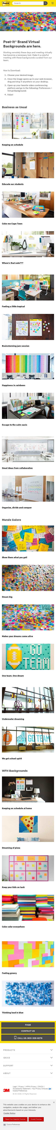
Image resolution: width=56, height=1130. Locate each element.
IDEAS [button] (6, 1058)
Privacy (21, 1087)
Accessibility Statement (21, 1089)
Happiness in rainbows (13, 385)
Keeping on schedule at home (17, 808)
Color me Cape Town (12, 223)
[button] (11, 1125)
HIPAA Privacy (31, 1087)
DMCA (40, 1087)
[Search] (46, 3)
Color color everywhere (13, 926)
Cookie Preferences (20, 1091)
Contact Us (28, 1031)
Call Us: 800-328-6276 (29, 1038)
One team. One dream (13, 675)
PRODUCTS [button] (9, 1050)
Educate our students (13, 184)
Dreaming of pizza (11, 847)
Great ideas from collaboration (17, 468)
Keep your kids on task (13, 887)
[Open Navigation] (52, 3)
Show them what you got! (14, 557)
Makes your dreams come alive (17, 636)
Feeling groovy (9, 973)
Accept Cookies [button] (36, 1119)
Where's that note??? (12, 263)
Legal (15, 1087)
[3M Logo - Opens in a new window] (6, 3)
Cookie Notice (9, 1113)
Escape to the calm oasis (14, 424)
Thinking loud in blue (12, 1012)
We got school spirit (12, 758)
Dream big (7, 597)
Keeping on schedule (12, 144)
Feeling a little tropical (13, 306)
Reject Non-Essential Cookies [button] (15, 1119)
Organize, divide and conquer (17, 507)
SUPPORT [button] (8, 1065)
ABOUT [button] (7, 1073)
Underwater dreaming (13, 719)
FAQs (28, 1025)
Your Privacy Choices (40, 1089)
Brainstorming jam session (15, 346)
